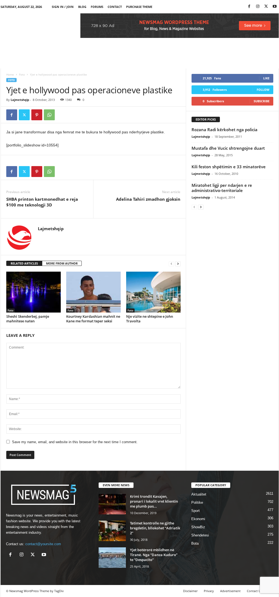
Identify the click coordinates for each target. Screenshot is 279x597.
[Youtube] (274, 7)
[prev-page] (171, 263)
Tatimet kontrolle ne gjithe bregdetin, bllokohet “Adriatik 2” (155, 528)
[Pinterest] (36, 114)
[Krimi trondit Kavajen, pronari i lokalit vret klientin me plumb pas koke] (112, 504)
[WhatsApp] (49, 114)
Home (10, 74)
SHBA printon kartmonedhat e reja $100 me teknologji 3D (42, 202)
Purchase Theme (139, 7)
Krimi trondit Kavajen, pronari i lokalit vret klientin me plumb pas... (154, 501)
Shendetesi (200, 535)
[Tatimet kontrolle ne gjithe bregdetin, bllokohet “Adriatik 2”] (112, 531)
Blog (82, 7)
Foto (22, 74)
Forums (97, 7)
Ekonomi (198, 519)
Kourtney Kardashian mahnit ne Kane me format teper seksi (93, 318)
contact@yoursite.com (43, 544)
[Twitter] (266, 7)
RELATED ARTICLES (24, 263)
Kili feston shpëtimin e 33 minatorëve (229, 166)
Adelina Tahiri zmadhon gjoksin (148, 199)
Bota (195, 543)
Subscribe (261, 101)
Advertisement (230, 591)
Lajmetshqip (20, 100)
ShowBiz (198, 527)
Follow (263, 90)
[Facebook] (249, 7)
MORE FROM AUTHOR (62, 263)
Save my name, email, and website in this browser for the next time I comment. (75, 442)
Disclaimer (190, 591)
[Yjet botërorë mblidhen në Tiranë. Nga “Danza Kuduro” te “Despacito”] (112, 557)
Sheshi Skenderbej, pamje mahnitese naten (27, 318)
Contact (115, 7)
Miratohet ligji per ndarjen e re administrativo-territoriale (222, 187)
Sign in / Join (63, 7)
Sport (195, 511)
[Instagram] (257, 7)
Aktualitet (198, 494)
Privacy (209, 591)
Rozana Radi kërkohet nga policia (224, 129)
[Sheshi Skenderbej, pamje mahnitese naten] (33, 292)
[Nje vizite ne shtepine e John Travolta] (153, 292)
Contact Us (254, 591)
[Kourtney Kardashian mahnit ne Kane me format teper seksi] (93, 292)
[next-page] (178, 263)
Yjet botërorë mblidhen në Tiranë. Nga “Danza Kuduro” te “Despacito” (153, 554)
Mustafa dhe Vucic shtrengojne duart (228, 148)
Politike (197, 502)
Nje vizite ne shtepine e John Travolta (149, 318)
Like (266, 78)
